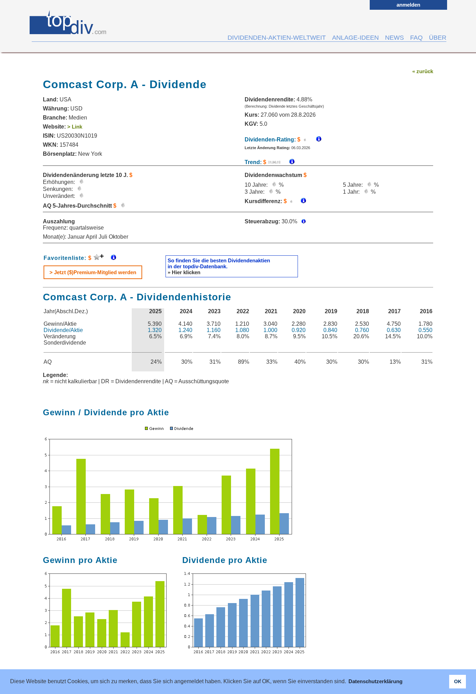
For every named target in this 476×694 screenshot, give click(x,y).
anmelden (408, 5)
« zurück (422, 71)
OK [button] (457, 681)
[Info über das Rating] (315, 139)
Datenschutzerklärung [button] (375, 681)
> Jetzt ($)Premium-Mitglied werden (92, 272)
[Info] (288, 162)
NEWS (394, 37)
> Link (74, 127)
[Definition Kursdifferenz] (300, 201)
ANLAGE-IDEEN (355, 37)
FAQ (416, 37)
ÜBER (437, 37)
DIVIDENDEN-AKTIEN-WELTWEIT (277, 37)
